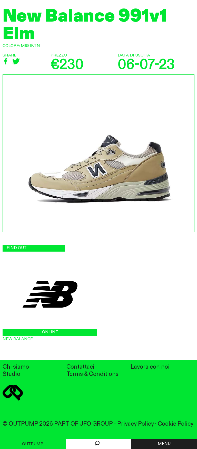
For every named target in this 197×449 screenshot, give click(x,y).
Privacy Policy (135, 424)
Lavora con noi (150, 367)
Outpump (32, 444)
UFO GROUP (96, 424)
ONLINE (50, 332)
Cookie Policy (175, 424)
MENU (164, 444)
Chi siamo (16, 367)
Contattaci (80, 367)
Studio (11, 374)
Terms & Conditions (92, 374)
